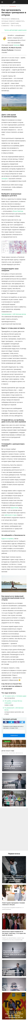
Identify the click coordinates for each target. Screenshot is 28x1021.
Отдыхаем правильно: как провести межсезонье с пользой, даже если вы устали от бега (14, 953)
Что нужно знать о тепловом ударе (15, 696)
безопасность (19, 753)
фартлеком (14, 508)
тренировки (12, 753)
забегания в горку (10, 515)
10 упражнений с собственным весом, (13, 709)
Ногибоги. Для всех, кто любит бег (14, 2)
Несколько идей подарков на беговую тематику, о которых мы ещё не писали (14, 933)
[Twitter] (22, 722)
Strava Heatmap (18, 211)
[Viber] (17, 722)
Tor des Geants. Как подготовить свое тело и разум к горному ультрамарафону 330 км (14, 1014)
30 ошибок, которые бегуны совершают (13, 702)
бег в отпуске (4, 753)
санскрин (4, 179)
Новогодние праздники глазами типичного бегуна (13, 904)
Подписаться (14, 735)
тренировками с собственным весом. (13, 314)
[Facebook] (6, 722)
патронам (16, 45)
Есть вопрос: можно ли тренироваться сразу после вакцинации (13, 972)
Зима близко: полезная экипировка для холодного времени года (13, 987)
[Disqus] (14, 830)
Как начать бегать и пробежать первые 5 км (14, 745)
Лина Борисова (12, 6)
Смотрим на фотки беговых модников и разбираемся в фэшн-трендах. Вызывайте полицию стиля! (14, 878)
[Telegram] (11, 722)
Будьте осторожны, (7, 539)
